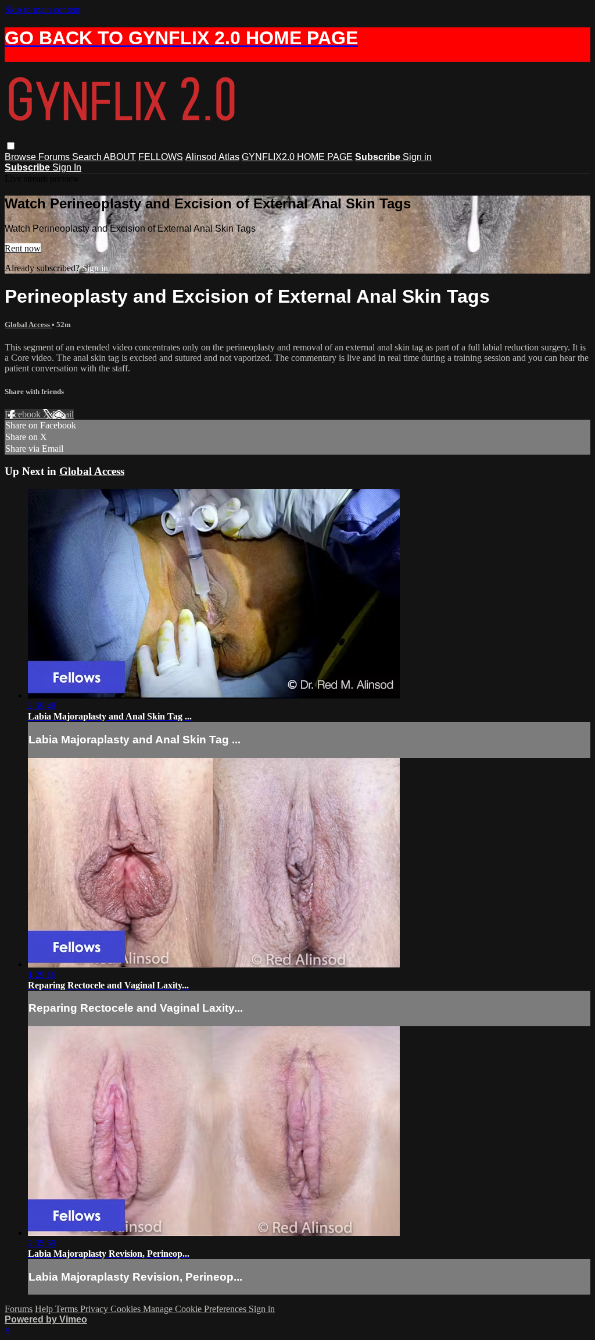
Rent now (23, 248)
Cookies (126, 1309)
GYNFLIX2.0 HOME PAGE (297, 157)
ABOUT (119, 157)
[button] (11, 146)
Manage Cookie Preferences (196, 1309)
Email (63, 414)
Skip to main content (42, 10)
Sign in (417, 157)
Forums (55, 157)
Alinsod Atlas (212, 157)
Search (87, 157)
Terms (67, 1309)
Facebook (24, 414)
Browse (21, 157)
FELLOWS (160, 157)
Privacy (95, 1309)
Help (45, 1309)
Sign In (66, 167)
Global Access (28, 324)
